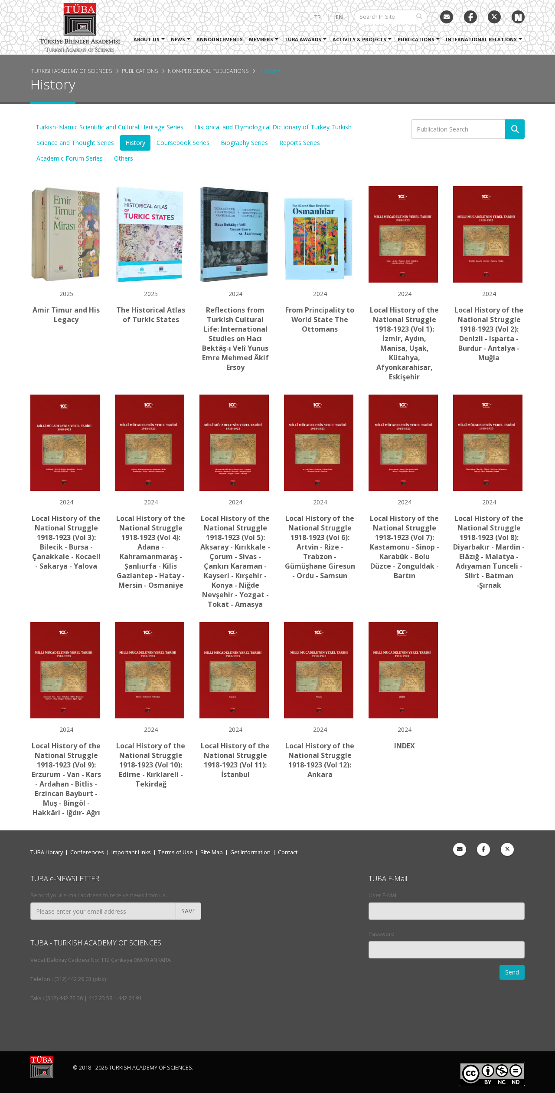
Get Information (250, 852)
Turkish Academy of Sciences (71, 70)
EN (339, 17)
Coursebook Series (183, 142)
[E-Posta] (446, 16)
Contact (287, 852)
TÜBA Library (46, 852)
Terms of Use (175, 852)
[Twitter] (494, 16)
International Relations (481, 39)
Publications (416, 39)
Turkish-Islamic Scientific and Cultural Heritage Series (109, 127)
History (269, 70)
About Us (147, 39)
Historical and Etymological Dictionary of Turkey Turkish (273, 127)
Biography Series (244, 142)
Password (382, 934)
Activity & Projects (359, 39)
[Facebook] (483, 849)
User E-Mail (383, 895)
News (178, 39)
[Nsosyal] (518, 16)
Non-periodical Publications (208, 70)
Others (123, 158)
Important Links (131, 852)
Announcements (219, 39)
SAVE (188, 911)
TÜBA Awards (302, 39)
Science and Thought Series (75, 142)
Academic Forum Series (69, 158)
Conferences (87, 852)
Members (261, 39)
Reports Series (299, 142)
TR (317, 17)
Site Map (211, 852)
